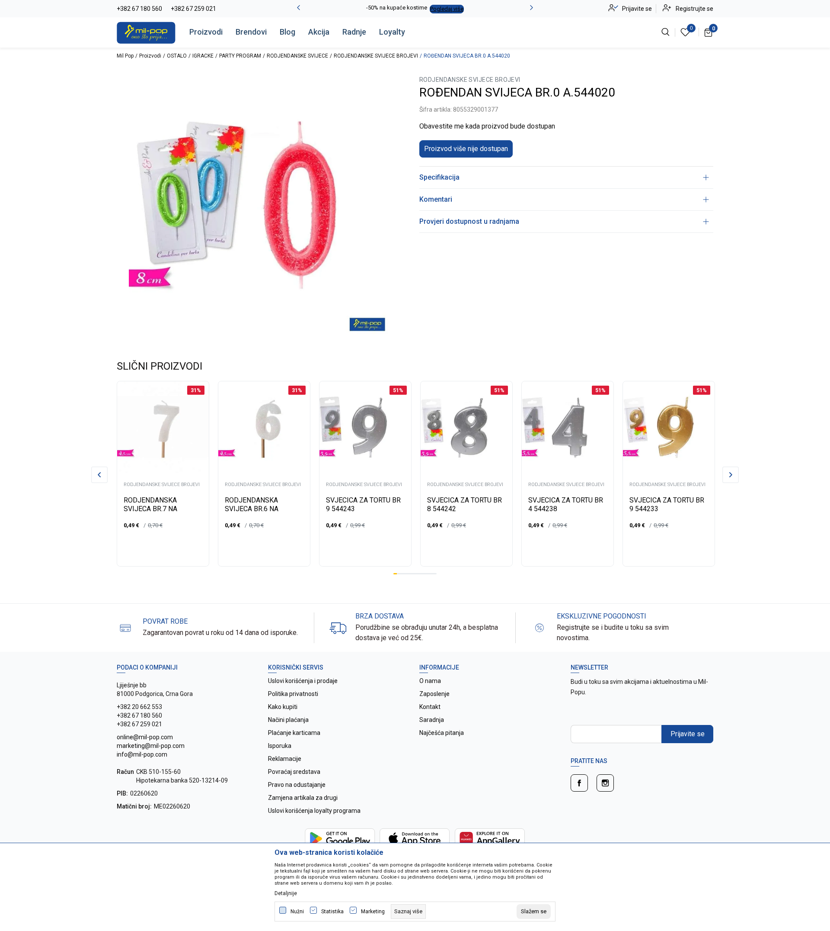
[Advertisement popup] (415, 275)
